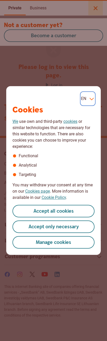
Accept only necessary (54, 227)
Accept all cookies (54, 211)
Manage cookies (53, 242)
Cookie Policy (54, 197)
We (15, 121)
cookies (70, 121)
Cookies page (37, 191)
